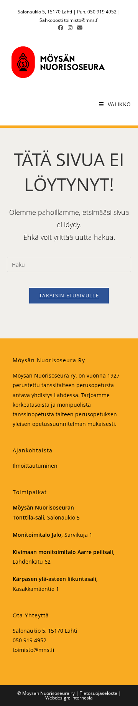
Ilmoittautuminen (35, 465)
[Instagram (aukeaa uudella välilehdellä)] (70, 27)
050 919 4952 (29, 640)
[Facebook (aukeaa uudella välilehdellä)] (61, 27)
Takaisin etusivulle (69, 295)
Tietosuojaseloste (98, 693)
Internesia (82, 697)
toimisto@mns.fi (81, 20)
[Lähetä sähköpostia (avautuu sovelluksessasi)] (78, 27)
